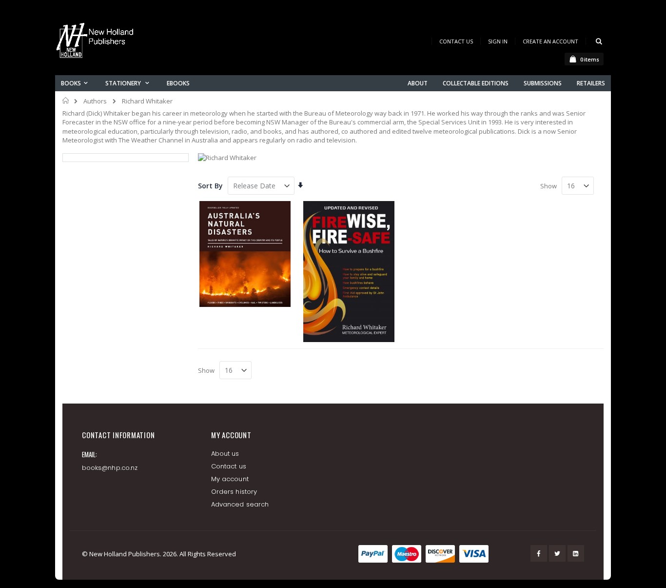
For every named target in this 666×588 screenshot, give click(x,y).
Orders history (234, 491)
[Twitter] (557, 553)
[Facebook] (538, 553)
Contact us (228, 466)
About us (225, 453)
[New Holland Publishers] (96, 42)
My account (230, 479)
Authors (95, 101)
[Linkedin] (576, 553)
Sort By (210, 185)
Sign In (498, 41)
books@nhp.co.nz (109, 467)
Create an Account (550, 41)
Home (66, 100)
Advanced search (240, 504)
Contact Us (456, 41)
